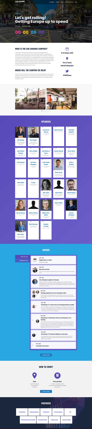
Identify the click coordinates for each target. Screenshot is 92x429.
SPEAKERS (57, 2)
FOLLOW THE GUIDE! (46, 355)
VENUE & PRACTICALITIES (69, 2)
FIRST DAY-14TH (24, 257)
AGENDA (62, 2)
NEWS (76, 2)
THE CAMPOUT (51, 2)
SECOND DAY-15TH (24, 260)
